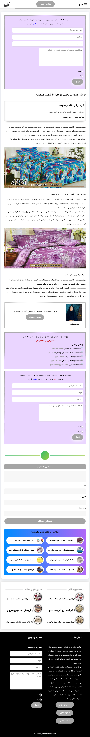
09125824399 (57, 348)
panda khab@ (60, 356)
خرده (79, 76)
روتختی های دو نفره (78, 288)
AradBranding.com (49, 733)
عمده (79, 71)
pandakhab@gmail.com (59, 364)
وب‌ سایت (82, 508)
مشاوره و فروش (45, 4)
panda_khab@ (56, 360)
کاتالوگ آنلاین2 (64, 720)
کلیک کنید (51, 352)
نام (84, 485)
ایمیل (83, 496)
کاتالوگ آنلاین (65, 712)
